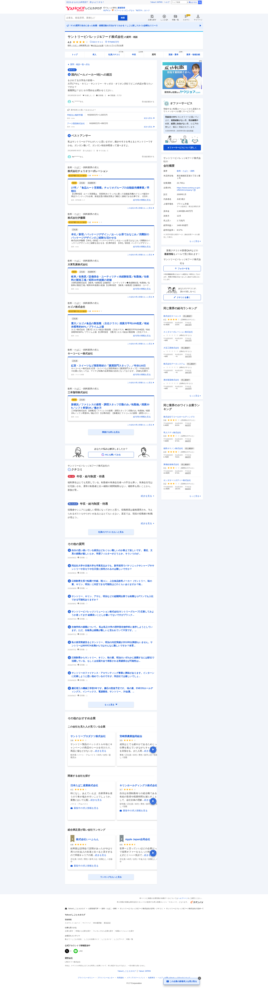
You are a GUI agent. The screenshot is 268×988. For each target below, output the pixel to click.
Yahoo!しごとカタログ (76, 909)
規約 (120, 978)
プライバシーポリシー (86, 978)
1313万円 (188, 388)
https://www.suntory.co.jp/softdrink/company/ (188, 189)
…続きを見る (99, 751)
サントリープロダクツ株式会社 (88, 736)
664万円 (188, 489)
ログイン (107, 10)
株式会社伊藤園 (76, 217)
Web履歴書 (97, 923)
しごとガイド (106, 939)
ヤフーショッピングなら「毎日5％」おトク (132, 10)
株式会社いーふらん (87, 839)
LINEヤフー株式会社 (72, 962)
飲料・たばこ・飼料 (185, 171)
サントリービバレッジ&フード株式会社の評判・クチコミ (141, 909)
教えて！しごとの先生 (73, 939)
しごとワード (119, 939)
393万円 (188, 441)
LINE (81, 951)
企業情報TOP (93, 909)
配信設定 (107, 923)
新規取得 (121, 8)
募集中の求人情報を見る (86, 808)
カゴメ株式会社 (76, 306)
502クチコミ (97, 42)
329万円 (188, 473)
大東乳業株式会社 (78, 264)
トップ (75, 54)
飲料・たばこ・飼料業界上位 (78, 45)
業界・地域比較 (193, 54)
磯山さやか (193, 2)
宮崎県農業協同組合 (131, 736)
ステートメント (136, 978)
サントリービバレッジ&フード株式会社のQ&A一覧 (185, 909)
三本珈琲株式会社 (78, 392)
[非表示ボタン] (199, 978)
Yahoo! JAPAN (156, 2)
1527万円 (188, 356)
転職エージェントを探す (125, 931)
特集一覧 (175, 20)
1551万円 (188, 340)
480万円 (188, 457)
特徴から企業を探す (83, 931)
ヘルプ (166, 2)
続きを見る (146, 496)
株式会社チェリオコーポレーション (88, 171)
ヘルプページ (183, 898)
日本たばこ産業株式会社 (84, 785)
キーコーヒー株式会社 (80, 353)
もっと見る (194, 241)
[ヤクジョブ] (182, 94)
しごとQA (164, 20)
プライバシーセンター (105, 978)
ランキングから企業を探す (103, 931)
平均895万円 (113, 42)
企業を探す (152, 20)
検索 (200, 2)
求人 (94, 54)
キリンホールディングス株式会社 (138, 785)
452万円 (188, 425)
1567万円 (188, 324)
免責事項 (151, 978)
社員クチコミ (115, 54)
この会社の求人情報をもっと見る (139, 208)
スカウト (186, 20)
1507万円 (188, 372)
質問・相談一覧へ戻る (80, 64)
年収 (137, 54)
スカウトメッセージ (72, 923)
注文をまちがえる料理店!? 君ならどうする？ (85, 2)
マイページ (198, 20)
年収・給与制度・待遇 (91, 476)
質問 (154, 54)
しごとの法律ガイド (91, 939)
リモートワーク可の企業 (114, 45)
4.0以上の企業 (98, 46)
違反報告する (149, 102)
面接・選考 (176, 54)
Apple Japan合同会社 (137, 839)
